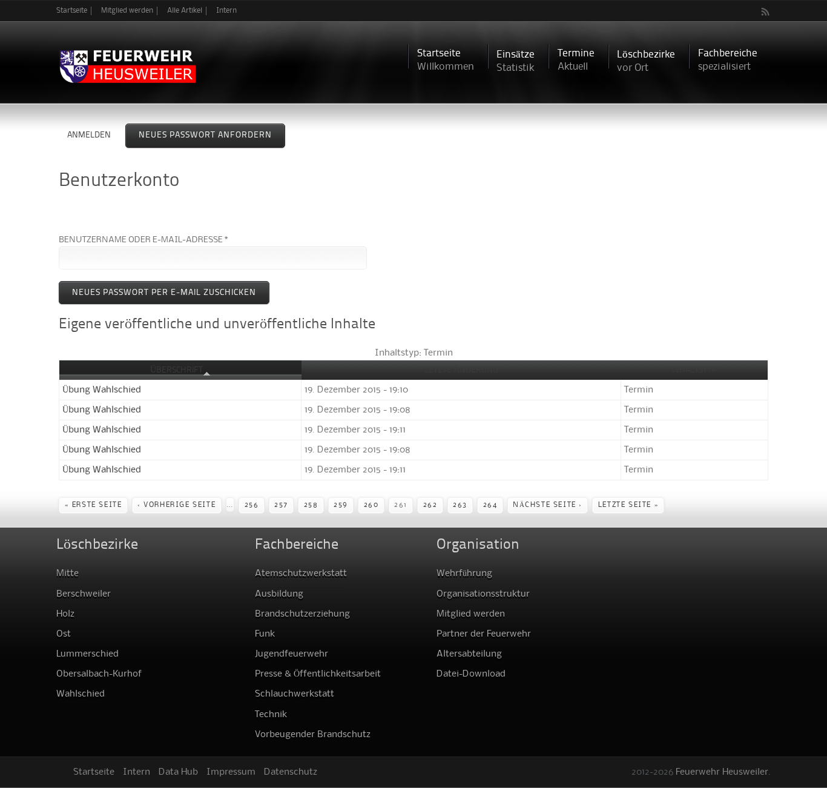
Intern (226, 10)
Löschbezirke (646, 61)
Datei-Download (471, 674)
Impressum (230, 772)
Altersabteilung (469, 654)
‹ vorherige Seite (176, 505)
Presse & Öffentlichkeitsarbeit (318, 674)
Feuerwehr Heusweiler (722, 772)
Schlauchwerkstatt (294, 694)
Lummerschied (87, 654)
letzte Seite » (628, 505)
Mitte (67, 573)
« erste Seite (93, 505)
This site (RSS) (766, 11)
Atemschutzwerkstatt (301, 573)
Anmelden (89, 135)
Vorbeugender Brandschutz (313, 734)
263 (460, 505)
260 (371, 505)
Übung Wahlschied (101, 390)
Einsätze (515, 61)
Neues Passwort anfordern (212, 135)
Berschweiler (83, 594)
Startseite (71, 10)
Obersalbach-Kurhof (99, 674)
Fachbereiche (727, 60)
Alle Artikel (184, 10)
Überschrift (176, 370)
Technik (271, 714)
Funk (265, 634)
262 (430, 505)
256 (252, 505)
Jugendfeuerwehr (291, 654)
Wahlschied (80, 694)
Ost (63, 634)
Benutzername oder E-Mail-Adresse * (143, 240)
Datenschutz (290, 772)
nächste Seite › (547, 505)
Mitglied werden (127, 10)
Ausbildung (279, 594)
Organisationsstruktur (483, 594)
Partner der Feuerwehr (484, 634)
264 (490, 505)
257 (281, 505)
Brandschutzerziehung (302, 614)
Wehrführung (464, 573)
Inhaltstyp (694, 370)
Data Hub (178, 772)
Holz (65, 614)
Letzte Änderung (461, 370)
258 (311, 505)
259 (341, 505)
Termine (576, 60)
